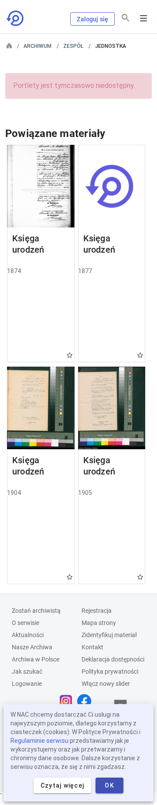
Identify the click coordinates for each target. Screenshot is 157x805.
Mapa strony (99, 622)
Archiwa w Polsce (35, 659)
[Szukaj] (126, 18)
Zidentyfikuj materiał (109, 634)
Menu (143, 18)
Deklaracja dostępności (113, 659)
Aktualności (28, 634)
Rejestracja (97, 610)
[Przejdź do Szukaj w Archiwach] (15, 18)
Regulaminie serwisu (39, 740)
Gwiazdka (69, 355)
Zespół (73, 46)
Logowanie (27, 683)
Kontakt (92, 647)
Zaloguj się (92, 19)
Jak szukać (27, 671)
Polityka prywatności (110, 671)
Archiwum (37, 46)
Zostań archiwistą (36, 610)
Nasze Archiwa (32, 647)
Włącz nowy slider (106, 683)
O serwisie (25, 622)
